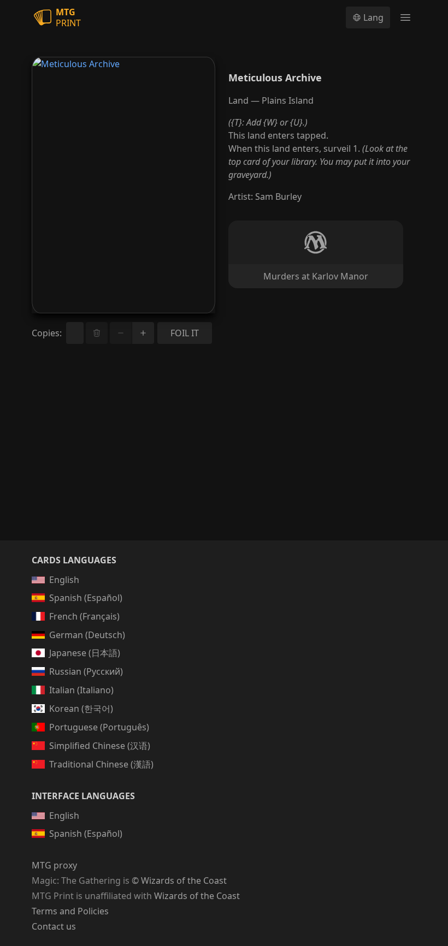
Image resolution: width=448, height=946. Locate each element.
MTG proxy (54, 865)
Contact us (54, 926)
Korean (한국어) (81, 709)
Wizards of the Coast (197, 896)
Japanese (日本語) (84, 653)
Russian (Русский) (86, 671)
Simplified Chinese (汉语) (99, 746)
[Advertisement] (224, 455)
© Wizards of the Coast (179, 880)
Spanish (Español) (85, 598)
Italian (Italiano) (81, 690)
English (64, 580)
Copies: (47, 333)
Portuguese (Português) (99, 727)
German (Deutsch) (87, 635)
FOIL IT (184, 333)
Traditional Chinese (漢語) (101, 764)
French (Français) (84, 616)
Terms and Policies (70, 911)
